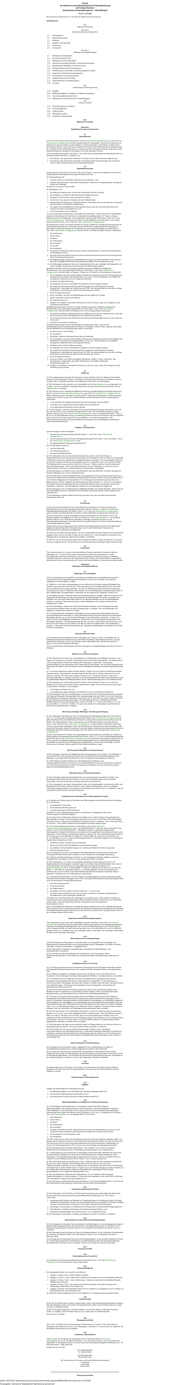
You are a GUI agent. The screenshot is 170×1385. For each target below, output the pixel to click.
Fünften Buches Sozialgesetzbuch (58, 143)
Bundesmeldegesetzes (62, 1114)
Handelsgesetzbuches (101, 517)
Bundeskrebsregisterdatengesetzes (98, 141)
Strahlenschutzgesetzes (54, 868)
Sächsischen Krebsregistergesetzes (80, 413)
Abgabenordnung (102, 384)
